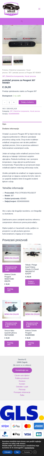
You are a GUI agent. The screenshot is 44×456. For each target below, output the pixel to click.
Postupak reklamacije (22, 392)
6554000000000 (14, 114)
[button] (22, 21)
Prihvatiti (7, 452)
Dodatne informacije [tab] (10, 129)
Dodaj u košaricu (27, 102)
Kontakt (22, 384)
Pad (17, 452)
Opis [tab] (4, 124)
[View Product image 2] (18, 60)
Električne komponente (17, 70)
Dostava (22, 381)
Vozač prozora (30, 76)
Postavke (27, 452)
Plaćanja (22, 389)
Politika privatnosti (22, 378)
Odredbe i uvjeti (22, 387)
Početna (5, 70)
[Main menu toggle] (39, 9)
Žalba (22, 395)
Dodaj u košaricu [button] (31, 282)
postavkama (29, 448)
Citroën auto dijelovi (22, 375)
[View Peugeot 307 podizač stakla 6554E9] (7, 60)
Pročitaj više (10, 290)
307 (10, 73)
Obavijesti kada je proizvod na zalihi (11, 268)
